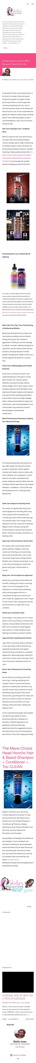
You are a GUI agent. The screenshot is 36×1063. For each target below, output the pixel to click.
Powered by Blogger (19, 1055)
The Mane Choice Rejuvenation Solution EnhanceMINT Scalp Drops (18, 312)
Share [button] (29, 906)
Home (5, 48)
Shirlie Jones (19, 1041)
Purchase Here (12, 860)
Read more (30, 1019)
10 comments (13, 1019)
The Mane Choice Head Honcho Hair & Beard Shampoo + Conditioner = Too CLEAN (18, 757)
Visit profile (19, 1047)
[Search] (28, 3)
